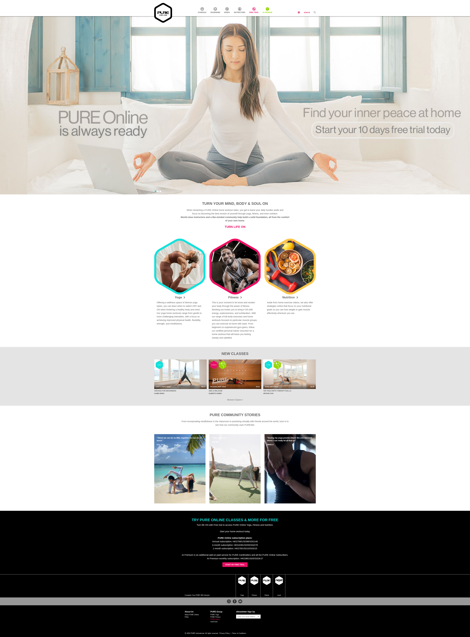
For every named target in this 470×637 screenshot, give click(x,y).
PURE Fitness (215, 617)
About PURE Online (192, 615)
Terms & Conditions (239, 633)
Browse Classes (234, 400)
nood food (213, 622)
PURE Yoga (214, 615)
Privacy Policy (224, 633)
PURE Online (215, 619)
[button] (155, 191)
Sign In (307, 12)
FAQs (187, 617)
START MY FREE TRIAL (235, 565)
